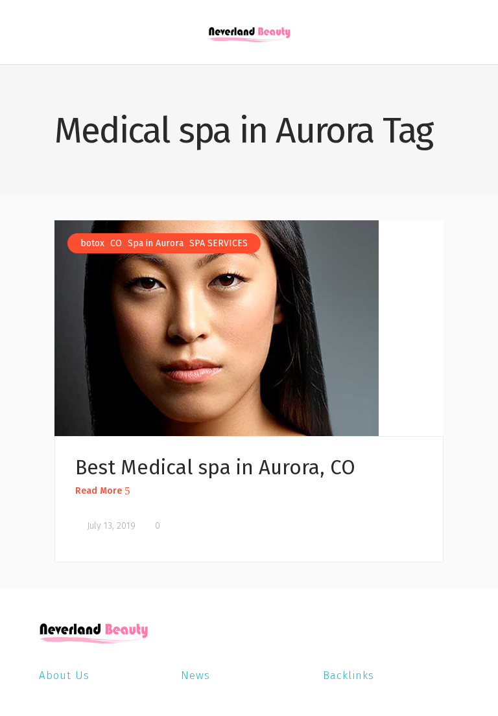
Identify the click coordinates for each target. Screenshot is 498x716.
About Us (64, 675)
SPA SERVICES (218, 243)
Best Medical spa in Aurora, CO (215, 467)
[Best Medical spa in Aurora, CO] (216, 328)
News (195, 675)
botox (92, 243)
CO (116, 243)
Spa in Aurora (156, 243)
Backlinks (348, 675)
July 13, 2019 (110, 525)
